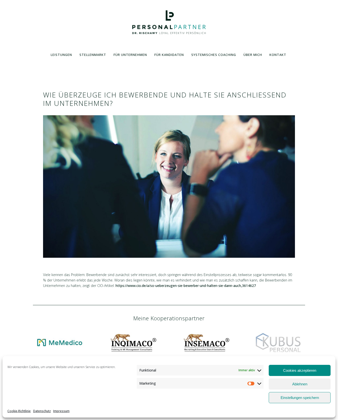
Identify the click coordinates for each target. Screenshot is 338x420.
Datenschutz (42, 411)
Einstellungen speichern (300, 398)
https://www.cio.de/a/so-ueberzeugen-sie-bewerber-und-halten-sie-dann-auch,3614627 (186, 285)
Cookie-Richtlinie (19, 411)
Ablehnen (299, 384)
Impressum (61, 411)
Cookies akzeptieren (299, 370)
